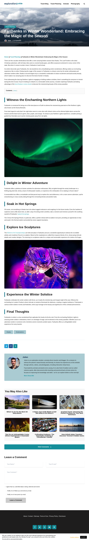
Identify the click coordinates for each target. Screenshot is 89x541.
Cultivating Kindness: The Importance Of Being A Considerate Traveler (44, 436)
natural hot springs (23, 214)
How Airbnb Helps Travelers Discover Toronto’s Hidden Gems (72, 435)
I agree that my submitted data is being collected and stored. (23, 486)
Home (6, 57)
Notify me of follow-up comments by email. (19, 490)
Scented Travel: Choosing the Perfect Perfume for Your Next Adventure (72, 413)
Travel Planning (10, 26)
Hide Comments (43, 447)
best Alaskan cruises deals (23, 84)
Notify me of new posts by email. (16, 494)
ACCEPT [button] (83, 537)
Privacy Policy (53, 516)
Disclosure (62, 516)
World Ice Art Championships (16, 232)
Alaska (9, 332)
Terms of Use (44, 516)
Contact (30, 516)
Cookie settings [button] (74, 537)
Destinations (20, 332)
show (15, 90)
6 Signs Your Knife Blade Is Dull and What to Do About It (44, 412)
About (25, 516)
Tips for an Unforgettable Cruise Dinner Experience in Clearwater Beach (17, 436)
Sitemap (36, 516)
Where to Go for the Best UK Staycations (17, 412)
